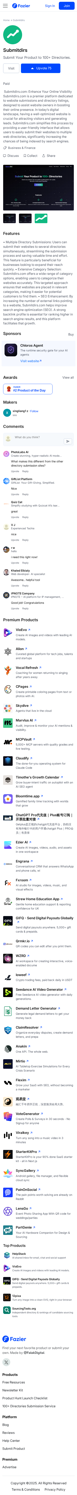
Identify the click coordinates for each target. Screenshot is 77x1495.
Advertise (9, 1467)
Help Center (11, 1441)
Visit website (29, 361)
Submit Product (13, 1449)
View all (68, 377)
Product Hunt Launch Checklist (24, 1398)
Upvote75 (43, 68)
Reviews (8, 1433)
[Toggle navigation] (7, 6)
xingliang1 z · (21, 411)
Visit (11, 68)
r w (13, 547)
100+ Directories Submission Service (28, 1406)
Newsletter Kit (12, 1390)
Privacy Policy (55, 1489)
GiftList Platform (21, 479)
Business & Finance (22, 148)
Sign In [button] (50, 6)
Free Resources (13, 1382)
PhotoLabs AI (19, 452)
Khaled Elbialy (20, 570)
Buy (71, 334)
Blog (5, 1425)
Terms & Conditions (26, 1489)
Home (6, 20)
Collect (32, 156)
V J (13, 525)
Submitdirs (19, 20)
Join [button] (67, 6)
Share (50, 156)
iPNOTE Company (23, 593)
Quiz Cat (16, 502)
